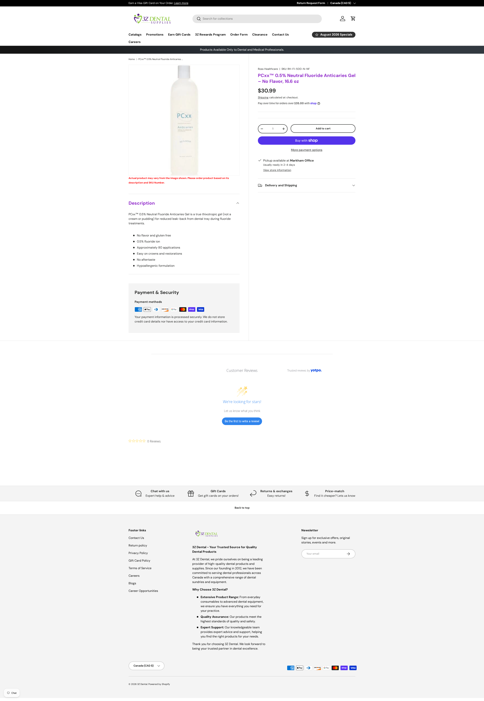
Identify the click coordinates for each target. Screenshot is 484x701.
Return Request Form (311, 3)
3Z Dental (142, 684)
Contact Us (280, 35)
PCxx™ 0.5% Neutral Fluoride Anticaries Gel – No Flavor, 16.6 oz (161, 59)
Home (132, 59)
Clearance (260, 35)
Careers (135, 42)
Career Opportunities (143, 591)
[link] (145, 441)
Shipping (263, 97)
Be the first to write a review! (242, 421)
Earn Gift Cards (179, 35)
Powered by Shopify (159, 684)
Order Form (239, 35)
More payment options (306, 150)
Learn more (181, 3)
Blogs (132, 583)
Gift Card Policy (139, 561)
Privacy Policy (138, 553)
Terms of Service (140, 568)
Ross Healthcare (268, 69)
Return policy (138, 545)
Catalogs (135, 35)
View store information (277, 170)
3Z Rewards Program (210, 35)
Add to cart (323, 128)
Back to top (242, 507)
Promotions (155, 35)
